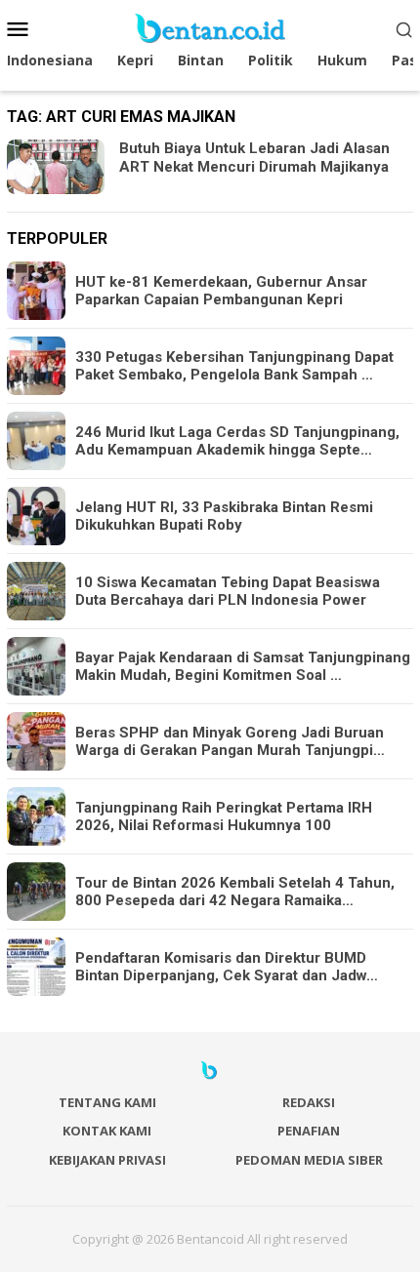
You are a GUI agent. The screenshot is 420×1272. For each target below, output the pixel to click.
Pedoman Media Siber (309, 1160)
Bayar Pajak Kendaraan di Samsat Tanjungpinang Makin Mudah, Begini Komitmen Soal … (242, 666)
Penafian (308, 1130)
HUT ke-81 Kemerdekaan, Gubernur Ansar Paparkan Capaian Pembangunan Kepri (221, 290)
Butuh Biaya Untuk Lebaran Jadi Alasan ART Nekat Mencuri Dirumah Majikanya (254, 158)
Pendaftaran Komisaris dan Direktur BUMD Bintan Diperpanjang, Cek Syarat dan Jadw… (226, 966)
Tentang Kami (107, 1102)
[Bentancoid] (210, 27)
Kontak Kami (107, 1130)
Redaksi (308, 1102)
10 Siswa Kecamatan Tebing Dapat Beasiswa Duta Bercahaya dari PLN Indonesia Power (227, 591)
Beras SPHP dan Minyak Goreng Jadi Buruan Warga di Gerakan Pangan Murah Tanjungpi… (230, 741)
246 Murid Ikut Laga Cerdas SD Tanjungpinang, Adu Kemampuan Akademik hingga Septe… (237, 440)
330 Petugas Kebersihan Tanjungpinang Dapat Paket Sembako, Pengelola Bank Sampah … (234, 365)
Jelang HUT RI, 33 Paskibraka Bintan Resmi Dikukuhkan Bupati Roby (224, 516)
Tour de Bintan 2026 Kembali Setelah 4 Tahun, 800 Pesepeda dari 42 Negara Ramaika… (235, 891)
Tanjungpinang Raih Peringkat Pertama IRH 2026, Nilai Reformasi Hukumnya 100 (223, 816)
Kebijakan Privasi (107, 1160)
